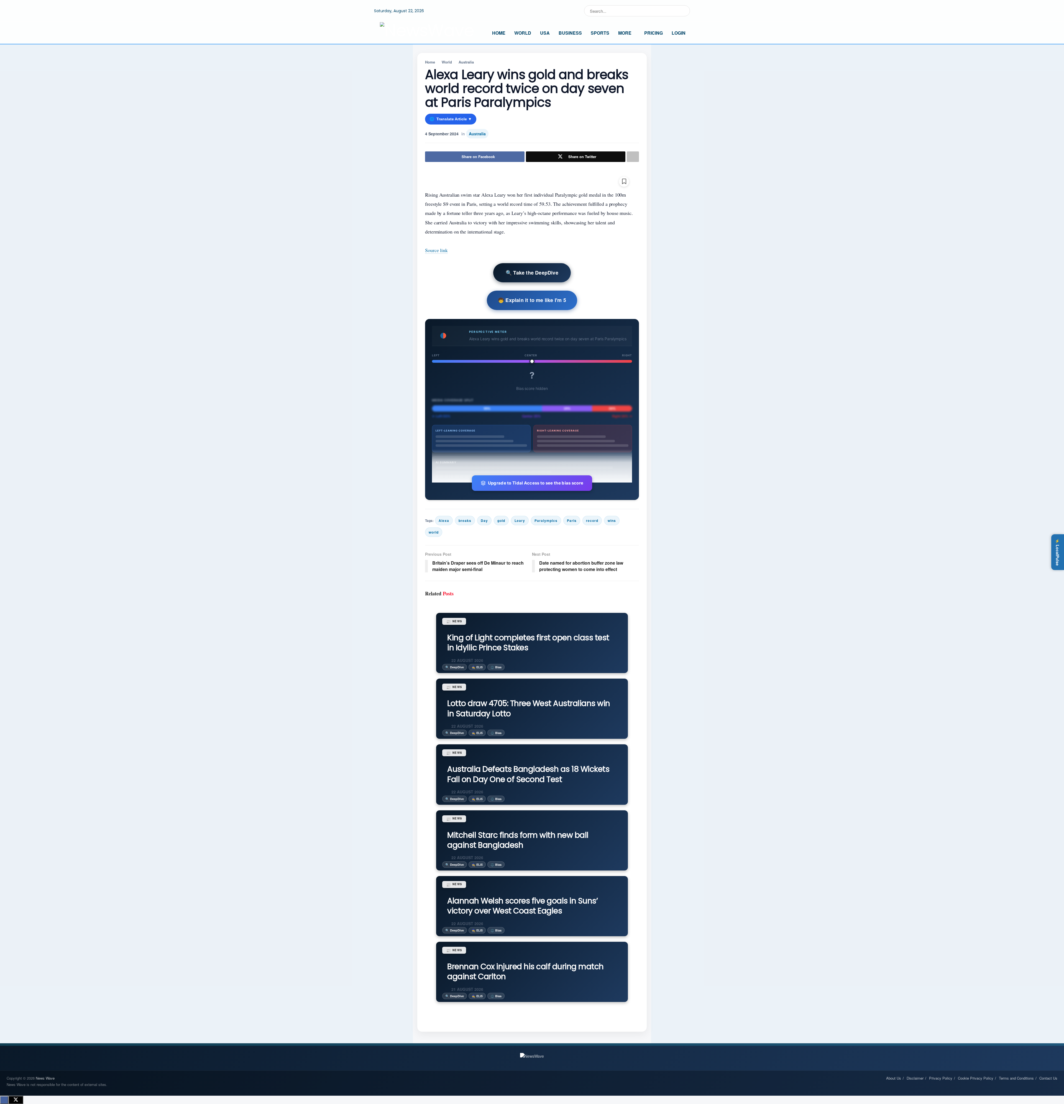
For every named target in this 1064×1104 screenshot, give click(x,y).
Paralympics (545, 520)
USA (545, 33)
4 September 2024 (442, 133)
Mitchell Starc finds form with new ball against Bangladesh (518, 840)
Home (498, 33)
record (592, 520)
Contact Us (1048, 1078)
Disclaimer (915, 1078)
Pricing (653, 33)
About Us (893, 1078)
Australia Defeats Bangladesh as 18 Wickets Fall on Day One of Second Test (528, 774)
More (624, 33)
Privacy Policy (940, 1078)
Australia (466, 62)
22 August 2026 (466, 660)
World (522, 33)
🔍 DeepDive (454, 667)
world (434, 532)
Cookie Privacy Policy (975, 1078)
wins (612, 520)
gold (501, 520)
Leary (520, 520)
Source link (436, 250)
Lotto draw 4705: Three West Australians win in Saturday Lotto (528, 708)
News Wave (45, 1078)
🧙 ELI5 (477, 667)
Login (679, 33)
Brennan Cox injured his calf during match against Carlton (525, 971)
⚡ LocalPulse (1057, 552)
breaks (465, 520)
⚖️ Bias (496, 667)
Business (570, 33)
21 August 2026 (466, 989)
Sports (600, 33)
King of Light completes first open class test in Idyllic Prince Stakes (528, 642)
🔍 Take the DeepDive (532, 272)
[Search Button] (684, 10)
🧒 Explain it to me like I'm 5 (532, 300)
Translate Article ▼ (450, 119)
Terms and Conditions (1016, 1078)
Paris (572, 520)
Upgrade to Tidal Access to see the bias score (536, 483)
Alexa (444, 520)
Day (484, 520)
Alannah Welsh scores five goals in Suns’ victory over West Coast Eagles (522, 905)
